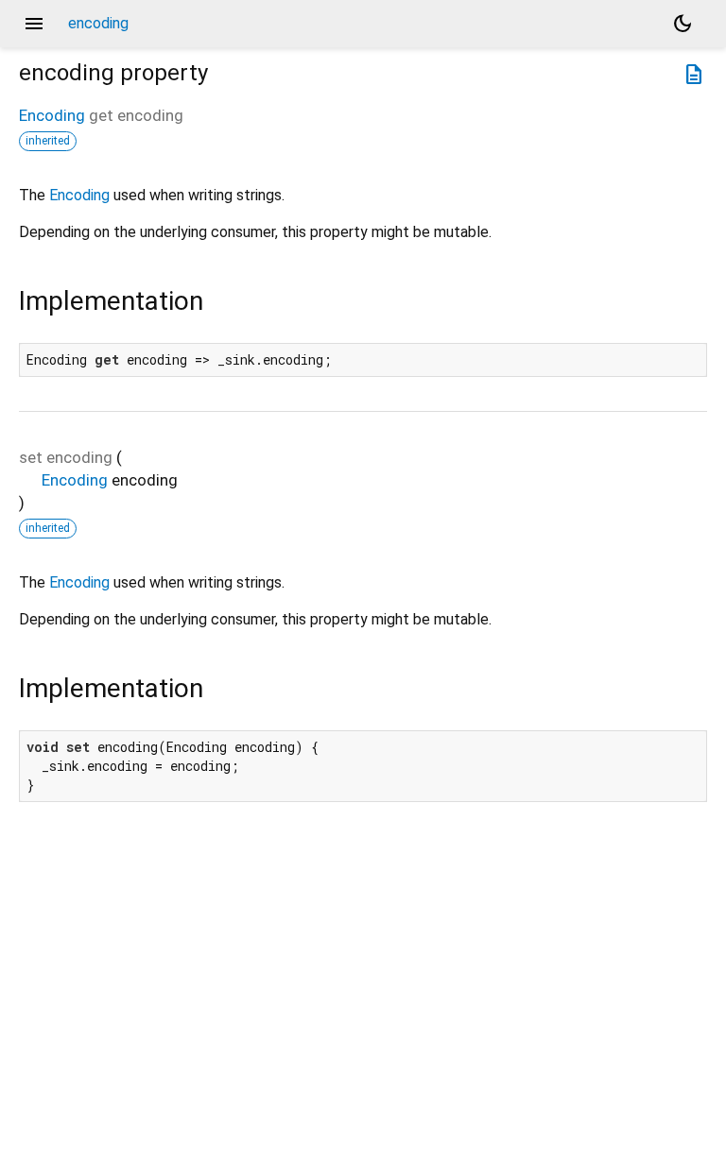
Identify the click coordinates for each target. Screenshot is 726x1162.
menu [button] (34, 23)
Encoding (52, 115)
